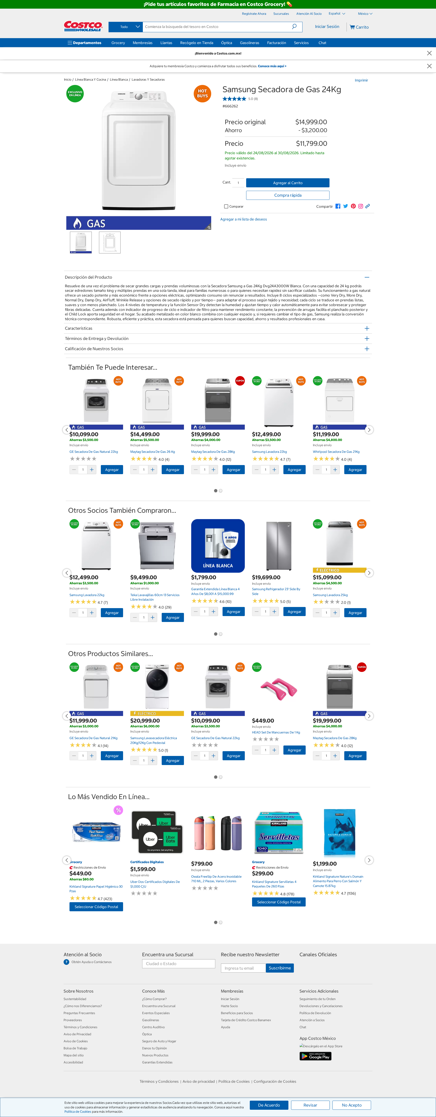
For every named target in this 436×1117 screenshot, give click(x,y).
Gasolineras (249, 42)
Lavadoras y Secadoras (148, 79)
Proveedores (73, 1020)
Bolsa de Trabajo (75, 1048)
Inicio (67, 79)
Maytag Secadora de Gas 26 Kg (152, 452)
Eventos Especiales (156, 1013)
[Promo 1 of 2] (215, 491)
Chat (322, 42)
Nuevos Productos (155, 1055)
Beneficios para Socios (237, 1013)
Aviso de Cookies (76, 1041)
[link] (338, 206)
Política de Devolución (315, 1013)
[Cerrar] (429, 53)
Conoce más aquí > (272, 66)
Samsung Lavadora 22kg (269, 452)
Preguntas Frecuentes (79, 1013)
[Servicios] (310, 42)
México (363, 14)
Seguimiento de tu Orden (318, 999)
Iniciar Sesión (327, 26)
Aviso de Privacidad (77, 1034)
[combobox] (125, 26)
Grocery (118, 42)
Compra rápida (288, 195)
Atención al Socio (83, 954)
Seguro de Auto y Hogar (159, 1041)
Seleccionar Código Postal (96, 906)
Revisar (310, 1105)
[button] (297, 26)
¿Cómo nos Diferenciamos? (83, 1006)
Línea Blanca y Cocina (90, 79)
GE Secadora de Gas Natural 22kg (93, 452)
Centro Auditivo (153, 1027)
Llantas (166, 42)
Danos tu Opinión (154, 1048)
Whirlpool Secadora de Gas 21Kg (336, 452)
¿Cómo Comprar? (154, 999)
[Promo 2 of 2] (220, 491)
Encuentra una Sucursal (167, 954)
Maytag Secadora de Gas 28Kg (213, 452)
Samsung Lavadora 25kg (330, 595)
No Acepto (352, 1105)
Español (335, 13)
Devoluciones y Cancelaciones (321, 1006)
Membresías (143, 42)
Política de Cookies (77, 1112)
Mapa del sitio (74, 1055)
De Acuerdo (269, 1105)
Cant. (227, 182)
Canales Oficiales (318, 954)
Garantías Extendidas (157, 1062)
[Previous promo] (66, 430)
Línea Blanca (119, 79)
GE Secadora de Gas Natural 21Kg (93, 738)
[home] (83, 26)
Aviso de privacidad (199, 1081)
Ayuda (225, 1027)
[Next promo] (369, 430)
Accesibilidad (73, 1062)
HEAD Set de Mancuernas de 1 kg (276, 732)
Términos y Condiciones (80, 1027)
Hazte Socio (229, 1006)
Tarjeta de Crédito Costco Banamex (246, 1020)
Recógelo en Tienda (196, 42)
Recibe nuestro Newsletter (250, 954)
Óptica (226, 42)
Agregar (112, 469)
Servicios (301, 42)
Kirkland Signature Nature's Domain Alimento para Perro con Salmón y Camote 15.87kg (338, 881)
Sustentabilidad (75, 999)
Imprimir (361, 80)
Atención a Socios (312, 1020)
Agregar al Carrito (288, 183)
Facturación (276, 42)
